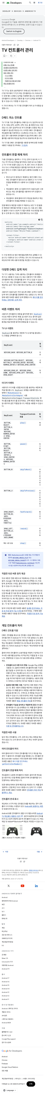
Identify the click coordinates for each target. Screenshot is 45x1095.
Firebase (5, 1064)
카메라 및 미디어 (7, 938)
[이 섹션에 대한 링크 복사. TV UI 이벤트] (15, 328)
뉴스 (3, 911)
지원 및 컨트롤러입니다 (14, 726)
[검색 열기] (30, 2)
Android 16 (5, 982)
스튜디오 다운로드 (7, 1019)
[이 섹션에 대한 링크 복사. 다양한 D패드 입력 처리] (29, 270)
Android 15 (5, 985)
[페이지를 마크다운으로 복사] (11, 56)
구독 (31, 1084)
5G (3, 945)
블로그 (4, 915)
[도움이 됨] (14, 45)
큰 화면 (4, 955)
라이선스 (18, 1079)
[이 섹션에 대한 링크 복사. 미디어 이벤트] (16, 383)
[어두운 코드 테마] (39, 219)
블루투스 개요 (7, 793)
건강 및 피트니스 (7, 935)
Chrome (4, 1060)
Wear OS (5, 958)
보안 (3, 904)
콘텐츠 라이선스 (33, 870)
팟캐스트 (4, 919)
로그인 (40, 3)
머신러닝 (4, 931)
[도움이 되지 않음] (17, 45)
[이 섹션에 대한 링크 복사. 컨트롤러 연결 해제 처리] (30, 155)
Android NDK (6, 1023)
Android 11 (5, 999)
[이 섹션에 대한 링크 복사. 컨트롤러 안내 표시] (20, 799)
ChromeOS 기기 (7, 962)
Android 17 (5, 978)
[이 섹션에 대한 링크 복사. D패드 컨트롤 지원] (20, 630)
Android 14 (5, 989)
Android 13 (5, 992)
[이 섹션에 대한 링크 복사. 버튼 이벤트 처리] (22, 309)
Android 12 (5, 996)
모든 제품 (5, 1071)
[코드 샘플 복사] (42, 219)
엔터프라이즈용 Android (10, 901)
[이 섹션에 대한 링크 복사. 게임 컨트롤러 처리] (24, 625)
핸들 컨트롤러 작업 (24, 701)
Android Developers (8, 40)
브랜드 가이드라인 (29, 1079)
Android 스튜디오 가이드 (10, 1009)
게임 (3, 928)
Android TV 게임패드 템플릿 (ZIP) (22, 814)
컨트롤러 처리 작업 (34, 790)
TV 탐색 (24, 145)
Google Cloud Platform (10, 1067)
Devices (18, 11)
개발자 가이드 (6, 1012)
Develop (6, 11)
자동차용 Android (7, 965)
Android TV (30, 11)
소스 (3, 908)
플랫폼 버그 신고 (7, 1032)
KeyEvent (38, 314)
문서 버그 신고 (6, 1035)
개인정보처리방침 (7, 942)
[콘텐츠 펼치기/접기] (15, 62)
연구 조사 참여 (6, 1043)
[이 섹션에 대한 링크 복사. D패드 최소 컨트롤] (24, 118)
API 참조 (4, 1016)
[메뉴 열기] (3, 2)
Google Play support (9, 1039)
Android (4, 897)
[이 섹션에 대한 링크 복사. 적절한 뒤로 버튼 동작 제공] (27, 574)
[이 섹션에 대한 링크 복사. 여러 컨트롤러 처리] (20, 749)
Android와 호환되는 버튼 (34, 806)
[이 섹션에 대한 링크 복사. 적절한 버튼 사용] (18, 732)
